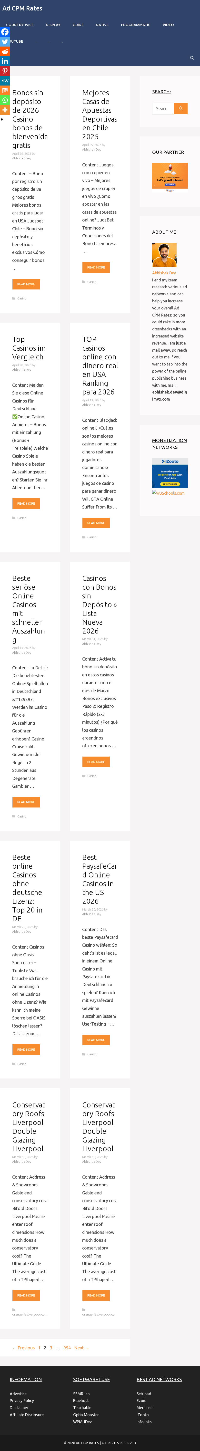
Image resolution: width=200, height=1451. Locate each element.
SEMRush (81, 1394)
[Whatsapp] (5, 100)
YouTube (14, 41)
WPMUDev (82, 1422)
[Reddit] (5, 51)
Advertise (18, 1394)
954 (67, 1347)
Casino (22, 298)
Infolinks (144, 1422)
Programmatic (135, 25)
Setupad (144, 1394)
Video (168, 25)
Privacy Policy (22, 1400)
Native (102, 25)
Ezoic (141, 1400)
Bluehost (81, 1400)
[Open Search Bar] (192, 58)
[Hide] (2, 119)
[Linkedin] (5, 61)
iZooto (143, 1415)
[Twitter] (5, 42)
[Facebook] (5, 32)
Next (81, 1347)
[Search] (181, 109)
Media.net (145, 1407)
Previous (23, 1347)
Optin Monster (86, 1415)
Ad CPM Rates (22, 8)
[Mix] (5, 90)
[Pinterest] (5, 71)
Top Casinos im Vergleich (29, 348)
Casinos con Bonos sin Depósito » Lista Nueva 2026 (99, 604)
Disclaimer (19, 1407)
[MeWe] (5, 81)
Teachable (82, 1407)
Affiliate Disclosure (27, 1415)
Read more (26, 284)
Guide (78, 25)
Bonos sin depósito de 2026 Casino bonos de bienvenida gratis (30, 118)
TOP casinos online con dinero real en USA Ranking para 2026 (100, 365)
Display (53, 25)
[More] (5, 110)
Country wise (20, 25)
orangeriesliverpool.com (29, 1314)
